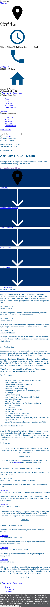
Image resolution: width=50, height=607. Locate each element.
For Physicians (5, 247)
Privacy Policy (13, 606)
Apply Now (25, 577)
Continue (4, 606)
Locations (8, 591)
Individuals (9, 105)
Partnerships (9, 589)
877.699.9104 (5, 67)
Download (4, 490)
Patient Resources (6, 228)
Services (8, 587)
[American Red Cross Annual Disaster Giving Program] (11, 93)
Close (4, 3)
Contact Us (9, 99)
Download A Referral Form (10, 168)
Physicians (8, 103)
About (7, 101)
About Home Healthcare (9, 208)
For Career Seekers (7, 287)
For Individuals (5, 267)
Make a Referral (25, 456)
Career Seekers (10, 107)
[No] (20, 606)
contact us (17, 462)
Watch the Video (6, 478)
